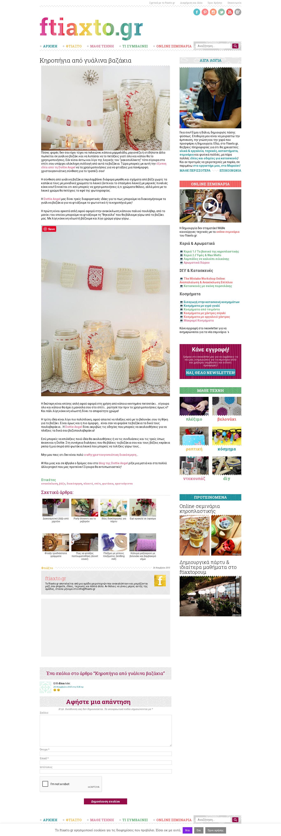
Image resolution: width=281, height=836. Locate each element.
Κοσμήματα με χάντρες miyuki (205, 313)
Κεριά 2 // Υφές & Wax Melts (202, 255)
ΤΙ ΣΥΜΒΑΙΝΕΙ (135, 46)
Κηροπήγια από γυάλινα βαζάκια (85, 60)
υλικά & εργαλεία (192, 151)
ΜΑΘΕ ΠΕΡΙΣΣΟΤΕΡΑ (195, 170)
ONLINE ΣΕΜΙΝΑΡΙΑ (174, 46)
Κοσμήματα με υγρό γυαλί (202, 305)
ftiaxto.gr (55, 578)
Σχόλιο (44, 712)
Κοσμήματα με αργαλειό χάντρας (207, 316)
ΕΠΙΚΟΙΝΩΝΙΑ (230, 170)
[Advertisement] (105, 627)
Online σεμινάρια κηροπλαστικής (200, 508)
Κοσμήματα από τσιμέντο (202, 309)
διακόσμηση (74, 483)
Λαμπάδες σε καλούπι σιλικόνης (206, 259)
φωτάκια (108, 483)
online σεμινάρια (227, 231)
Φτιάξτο (47, 568)
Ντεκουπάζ (194, 478)
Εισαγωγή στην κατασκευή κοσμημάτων (211, 302)
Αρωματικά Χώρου (197, 262)
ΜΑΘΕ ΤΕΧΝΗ (102, 46)
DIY (226, 478)
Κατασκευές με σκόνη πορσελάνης (208, 286)
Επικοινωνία (234, 2)
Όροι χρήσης (216, 830)
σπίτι (97, 483)
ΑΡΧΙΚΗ (50, 46)
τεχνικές (211, 151)
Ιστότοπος (46, 767)
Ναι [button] (187, 830)
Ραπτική (194, 448)
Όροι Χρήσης (215, 2)
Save (51, 229)
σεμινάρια (187, 154)
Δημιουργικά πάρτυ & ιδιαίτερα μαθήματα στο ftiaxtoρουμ (208, 567)
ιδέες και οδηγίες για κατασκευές (214, 158)
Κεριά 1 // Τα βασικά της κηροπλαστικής (211, 251)
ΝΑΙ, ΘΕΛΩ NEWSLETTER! (210, 372)
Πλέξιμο (194, 419)
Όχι (199, 830)
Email (44, 758)
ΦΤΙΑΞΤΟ (74, 46)
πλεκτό (88, 483)
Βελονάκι (226, 419)
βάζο (62, 483)
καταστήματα (228, 151)
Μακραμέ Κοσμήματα (199, 320)
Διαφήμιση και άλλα (191, 2)
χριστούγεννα (124, 483)
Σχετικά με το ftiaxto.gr (162, 2)
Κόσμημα (227, 448)
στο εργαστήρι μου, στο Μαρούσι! (216, 165)
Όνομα (44, 749)
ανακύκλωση (49, 483)
